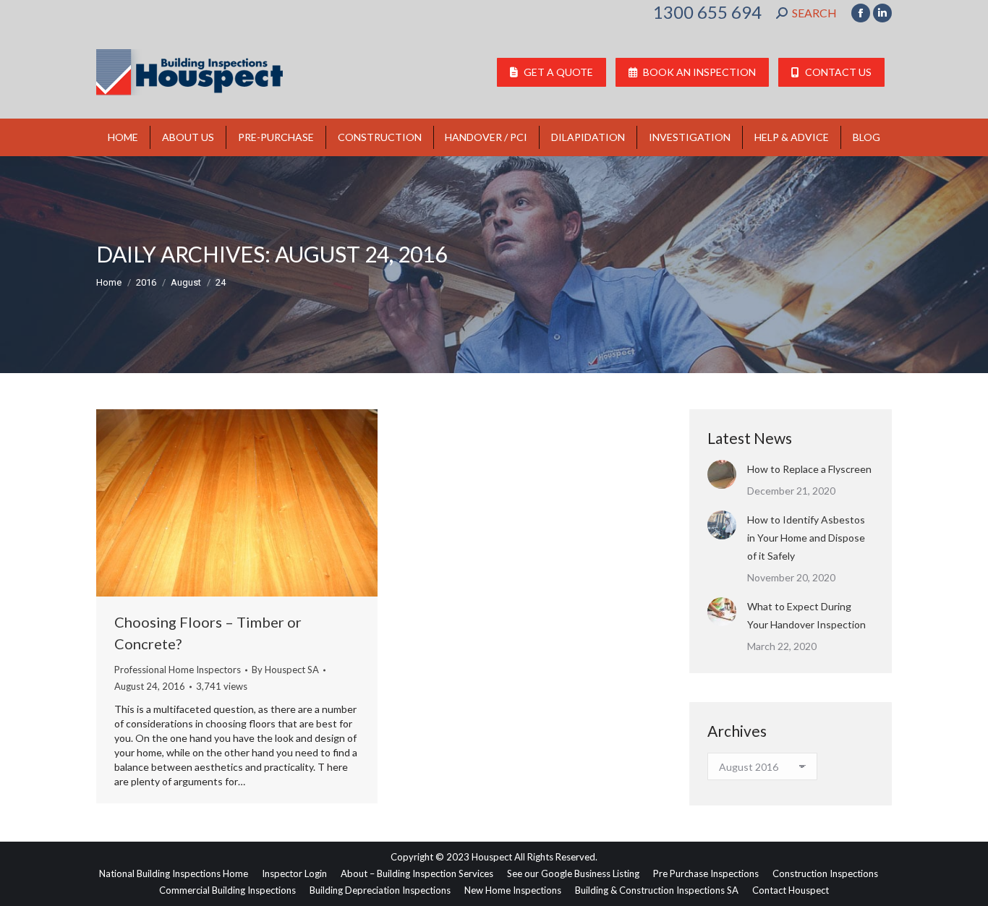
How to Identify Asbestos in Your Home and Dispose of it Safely (806, 537)
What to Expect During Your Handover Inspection (806, 615)
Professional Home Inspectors (177, 669)
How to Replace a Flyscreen (809, 469)
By (285, 669)
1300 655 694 (707, 12)
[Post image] (721, 474)
